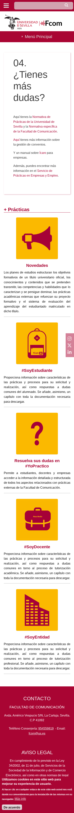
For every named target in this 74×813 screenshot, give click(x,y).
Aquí (16, 139)
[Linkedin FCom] (70, 352)
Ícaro (42, 152)
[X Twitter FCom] (70, 345)
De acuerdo (12, 807)
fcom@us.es (37, 733)
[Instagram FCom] (70, 338)
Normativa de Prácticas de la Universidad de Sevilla (33, 121)
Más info (20, 799)
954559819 (46, 728)
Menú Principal (38, 36)
